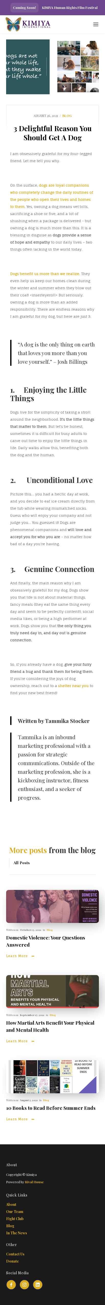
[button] (96, 24)
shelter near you (73, 686)
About (11, 1204)
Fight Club (15, 1218)
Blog (50, 930)
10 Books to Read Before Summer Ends (51, 1107)
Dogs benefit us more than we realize (44, 273)
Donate (12, 1261)
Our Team (14, 1211)
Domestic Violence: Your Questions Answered (45, 941)
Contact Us (15, 1254)
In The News (16, 1233)
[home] (36, 24)
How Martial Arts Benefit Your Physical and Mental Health (50, 1026)
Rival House (34, 1182)
